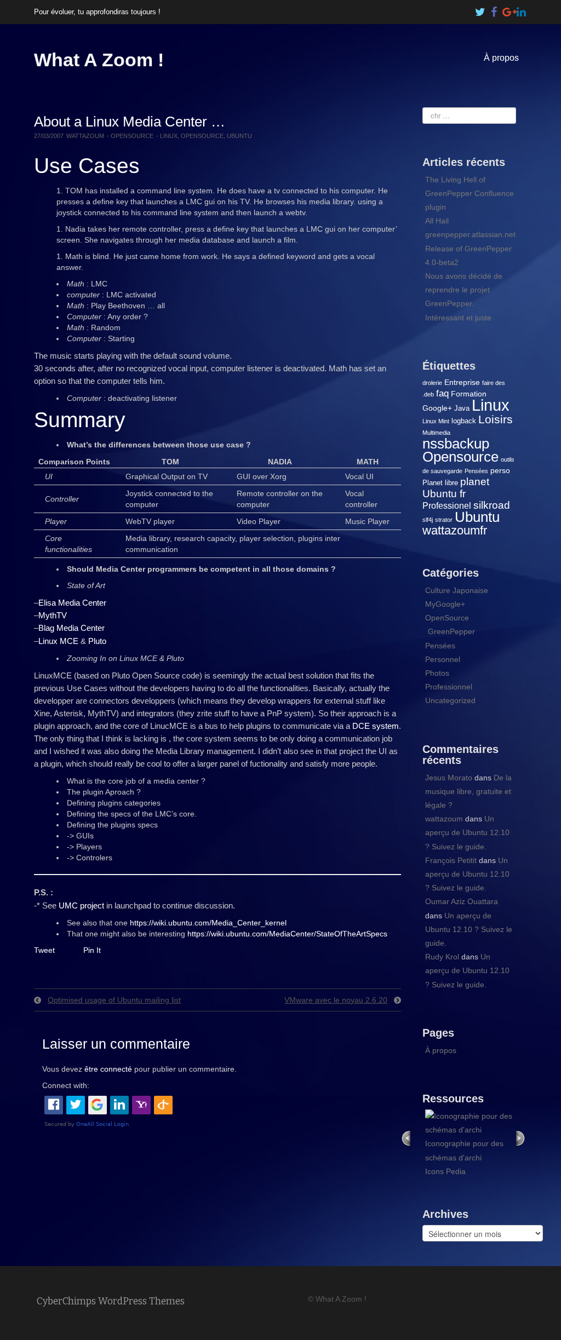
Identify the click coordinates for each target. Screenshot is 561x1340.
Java (462, 408)
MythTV (52, 615)
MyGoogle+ (445, 604)
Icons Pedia (445, 1171)
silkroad (491, 505)
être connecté (108, 1069)
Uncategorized (450, 700)
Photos (437, 673)
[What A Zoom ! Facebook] (494, 9)
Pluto (97, 641)
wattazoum (85, 136)
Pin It (92, 950)
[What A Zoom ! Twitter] (480, 9)
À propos (501, 57)
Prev (405, 1138)
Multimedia (436, 432)
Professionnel (448, 686)
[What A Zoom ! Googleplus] (507, 9)
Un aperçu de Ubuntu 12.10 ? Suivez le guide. (467, 832)
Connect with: (65, 1085)
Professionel (446, 505)
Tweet (44, 950)
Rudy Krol (442, 956)
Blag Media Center (71, 627)
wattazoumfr (454, 530)
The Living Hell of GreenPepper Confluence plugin (469, 193)
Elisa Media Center (72, 602)
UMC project (81, 905)
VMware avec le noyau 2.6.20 (335, 1000)
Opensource (202, 136)
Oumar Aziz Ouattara (461, 901)
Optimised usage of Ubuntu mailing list (114, 1000)
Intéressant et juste (458, 317)
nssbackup (455, 443)
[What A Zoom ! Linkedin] (521, 9)
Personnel (442, 659)
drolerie (432, 382)
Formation (468, 393)
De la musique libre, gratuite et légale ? (468, 791)
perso (500, 470)
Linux (169, 136)
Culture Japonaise (456, 590)
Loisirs (495, 419)
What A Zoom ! (99, 59)
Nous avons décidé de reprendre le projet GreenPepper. (463, 290)
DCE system (375, 726)
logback (463, 421)
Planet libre (440, 483)
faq (442, 393)
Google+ (437, 408)
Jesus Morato (448, 777)
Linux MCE (58, 641)
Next (521, 1138)
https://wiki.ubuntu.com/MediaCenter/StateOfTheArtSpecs (287, 933)
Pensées (476, 471)
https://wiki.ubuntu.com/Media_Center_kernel (208, 922)
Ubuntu (239, 136)
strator (444, 519)
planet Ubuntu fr (455, 487)
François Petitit (451, 860)
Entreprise (462, 382)
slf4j (427, 519)
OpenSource (132, 136)
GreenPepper (451, 631)
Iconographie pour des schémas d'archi (464, 1150)
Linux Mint (435, 421)
